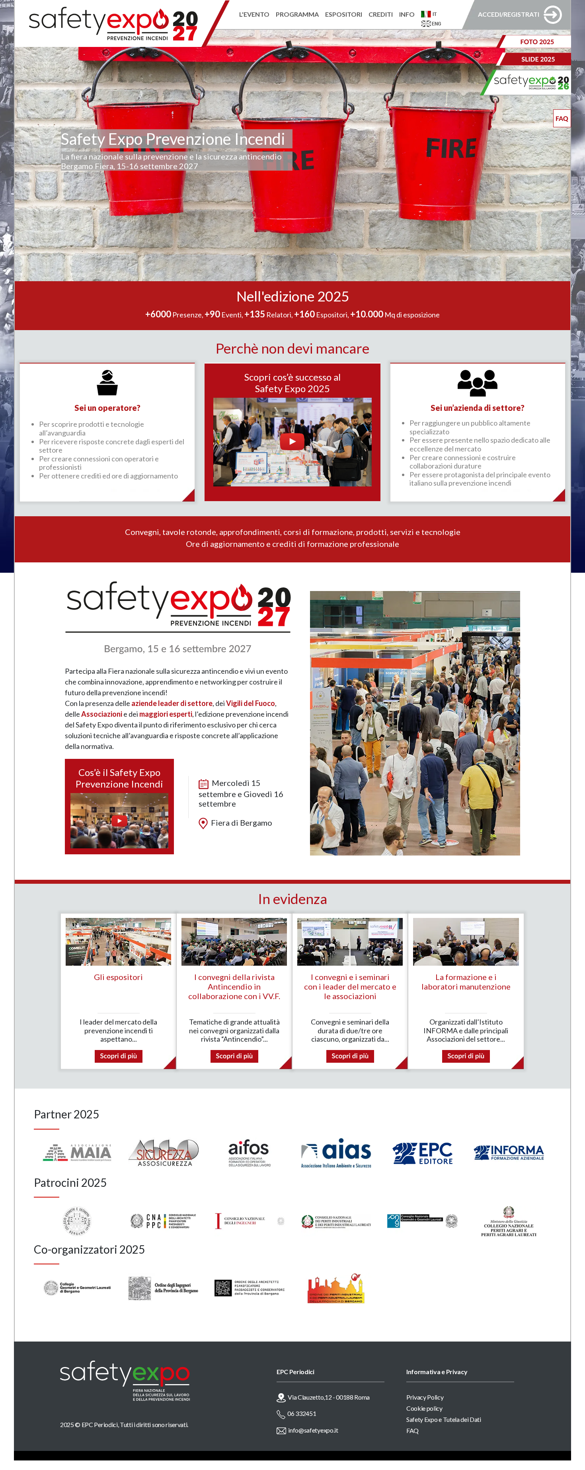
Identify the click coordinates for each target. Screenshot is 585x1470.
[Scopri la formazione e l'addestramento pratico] (466, 1055)
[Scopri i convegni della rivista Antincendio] (234, 1055)
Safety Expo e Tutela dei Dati (443, 1419)
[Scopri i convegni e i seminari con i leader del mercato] (350, 1055)
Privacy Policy (425, 1397)
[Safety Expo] (152, 1381)
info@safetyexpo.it (313, 1430)
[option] (77, 1153)
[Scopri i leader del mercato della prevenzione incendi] (118, 1055)
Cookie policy (424, 1408)
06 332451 (301, 1413)
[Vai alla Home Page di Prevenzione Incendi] (122, 23)
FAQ (412, 1430)
